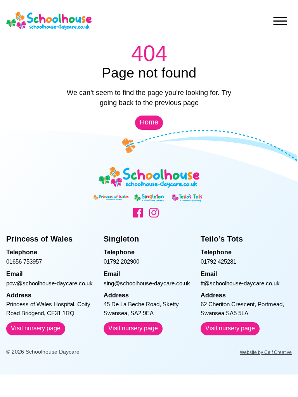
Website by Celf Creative (266, 352)
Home (149, 122)
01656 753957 (24, 261)
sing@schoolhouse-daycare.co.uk (147, 283)
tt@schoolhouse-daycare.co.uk (240, 283)
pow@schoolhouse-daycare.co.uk (49, 283)
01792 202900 (121, 261)
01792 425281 (218, 261)
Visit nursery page (36, 328)
